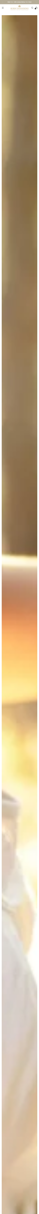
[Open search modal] (32, 8)
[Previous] (3, 2)
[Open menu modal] (3, 8)
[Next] (36, 2)
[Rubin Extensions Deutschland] (19, 8)
